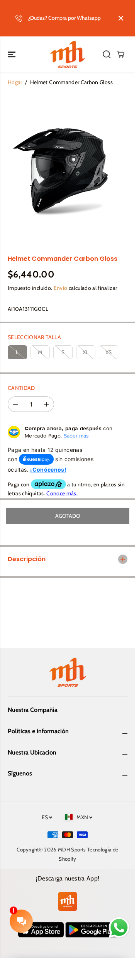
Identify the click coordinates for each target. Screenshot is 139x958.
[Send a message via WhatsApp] (119, 927)
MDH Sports (72, 849)
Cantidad (21, 387)
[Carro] (120, 54)
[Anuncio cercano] (120, 18)
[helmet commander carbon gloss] (60, 170)
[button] (12, 55)
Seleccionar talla (34, 337)
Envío (61, 287)
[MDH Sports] (67, 55)
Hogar (15, 82)
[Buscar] (107, 54)
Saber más (76, 435)
